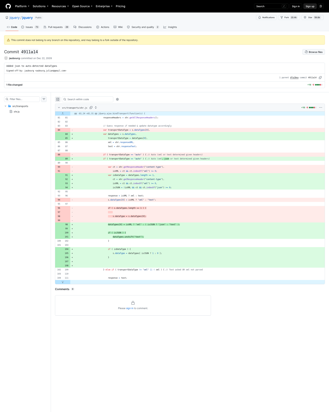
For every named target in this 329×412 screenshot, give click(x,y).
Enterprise (103, 6)
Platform (21, 6)
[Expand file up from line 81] (62, 113)
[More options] (320, 107)
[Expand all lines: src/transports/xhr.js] (95, 107)
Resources (59, 6)
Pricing (120, 6)
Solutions (39, 6)
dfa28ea (294, 77)
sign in (129, 308)
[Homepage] (8, 6)
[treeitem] (25, 108)
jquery (15, 18)
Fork (290, 17)
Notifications (268, 17)
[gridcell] (190, 113)
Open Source (81, 6)
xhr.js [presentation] (17, 111)
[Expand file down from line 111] (62, 282)
